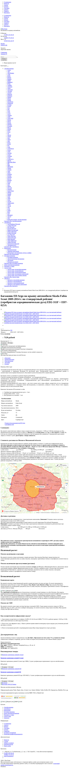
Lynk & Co (10, 159)
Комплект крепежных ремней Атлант (12, 658)
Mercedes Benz (11, 162)
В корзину (3, 343)
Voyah (9, 206)
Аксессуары (7, 268)
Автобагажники (9, 68)
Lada (8, 147)
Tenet (8, 198)
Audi (8, 74)
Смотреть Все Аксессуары (11, 277)
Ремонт (6, 726)
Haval (9, 121)
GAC (8, 112)
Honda (9, 123)
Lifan (8, 151)
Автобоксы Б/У (11, 245)
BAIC (9, 76)
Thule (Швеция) (11, 240)
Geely (9, 114)
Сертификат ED (9, 424)
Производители (8, 744)
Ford (8, 111)
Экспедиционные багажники (15, 259)
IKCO (9, 127)
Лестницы (10, 260)
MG (8, 163)
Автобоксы (7, 222)
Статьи (6, 741)
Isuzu (8, 130)
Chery (9, 88)
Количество (4, 341)
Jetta (8, 141)
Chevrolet (10, 89)
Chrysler (9, 91)
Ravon (9, 179)
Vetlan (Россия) (11, 242)
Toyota (9, 201)
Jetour (9, 139)
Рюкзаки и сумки (9, 266)
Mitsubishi (10, 166)
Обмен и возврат (9, 743)
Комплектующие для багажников (17, 219)
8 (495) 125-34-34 (9, 34)
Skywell (9, 188)
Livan (9, 154)
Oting (8, 172)
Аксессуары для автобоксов (15, 271)
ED (11, 330)
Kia (8, 145)
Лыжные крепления (13, 251)
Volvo (9, 204)
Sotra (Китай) (11, 239)
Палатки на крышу (12, 262)
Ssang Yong (10, 191)
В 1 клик (10, 343)
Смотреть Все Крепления (11, 254)
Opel (8, 171)
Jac (8, 133)
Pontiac (9, 175)
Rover (9, 182)
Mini (8, 165)
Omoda (9, 169)
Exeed (9, 106)
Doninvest (10, 103)
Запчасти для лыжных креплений (17, 284)
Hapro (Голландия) (12, 230)
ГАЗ (8, 213)
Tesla (8, 200)
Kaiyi (8, 142)
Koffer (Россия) (11, 233)
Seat (8, 185)
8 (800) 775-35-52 (9, 38)
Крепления (7, 248)
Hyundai (9, 126)
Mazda (9, 160)
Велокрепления (11, 249)
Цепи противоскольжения (11, 265)
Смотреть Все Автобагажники (13, 221)
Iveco (8, 132)
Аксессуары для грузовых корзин (17, 275)
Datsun (9, 97)
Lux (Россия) (11, 234)
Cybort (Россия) (11, 225)
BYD (8, 83)
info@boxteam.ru (8, 756)
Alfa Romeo (10, 73)
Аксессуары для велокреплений (16, 272)
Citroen (9, 92)
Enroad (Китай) (11, 228)
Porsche (9, 177)
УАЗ (8, 218)
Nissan (9, 168)
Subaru (9, 192)
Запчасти (7, 278)
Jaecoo (9, 135)
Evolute (9, 105)
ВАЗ (8, 212)
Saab (8, 183)
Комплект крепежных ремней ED (11, 672)
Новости (6, 3)
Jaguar (9, 136)
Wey (8, 207)
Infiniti (9, 129)
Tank (8, 197)
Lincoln (9, 153)
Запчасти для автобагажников (16, 280)
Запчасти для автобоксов (14, 281)
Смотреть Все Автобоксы (11, 246)
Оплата (6, 6)
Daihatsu (9, 95)
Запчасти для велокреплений (15, 283)
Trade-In (6, 11)
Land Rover (10, 148)
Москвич (10, 215)
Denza (9, 98)
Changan (9, 86)
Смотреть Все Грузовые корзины (13, 263)
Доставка (6, 8)
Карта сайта (7, 746)
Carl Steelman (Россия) (13, 224)
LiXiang (9, 156)
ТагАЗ (9, 216)
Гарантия (6, 731)
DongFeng (10, 102)
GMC (9, 117)
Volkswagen (10, 203)
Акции (6, 5)
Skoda (9, 186)
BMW (9, 80)
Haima (9, 120)
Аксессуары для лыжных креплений (17, 274)
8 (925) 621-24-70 (9, 41)
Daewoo (9, 94)
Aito (8, 71)
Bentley (9, 79)
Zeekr (9, 210)
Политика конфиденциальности (13, 734)
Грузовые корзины (9, 256)
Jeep (8, 138)
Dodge (9, 100)
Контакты (7, 12)
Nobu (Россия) (11, 236)
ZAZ (8, 209)
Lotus (8, 157)
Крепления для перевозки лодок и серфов (19, 252)
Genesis (9, 115)
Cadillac (9, 85)
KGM (9, 144)
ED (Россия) (10, 227)
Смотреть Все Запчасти (11, 286)
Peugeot (9, 174)
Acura (9, 70)
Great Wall (10, 118)
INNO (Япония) (11, 231)
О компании (7, 2)
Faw (8, 108)
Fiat (8, 109)
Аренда (6, 9)
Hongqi (9, 124)
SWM (9, 195)
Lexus (9, 150)
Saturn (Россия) (11, 237)
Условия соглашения (10, 732)
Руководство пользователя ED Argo (15, 423)
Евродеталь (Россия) (13, 243)
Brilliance (10, 82)
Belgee (9, 77)
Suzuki (9, 194)
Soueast (9, 189)
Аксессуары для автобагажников (16, 269)
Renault (9, 180)
